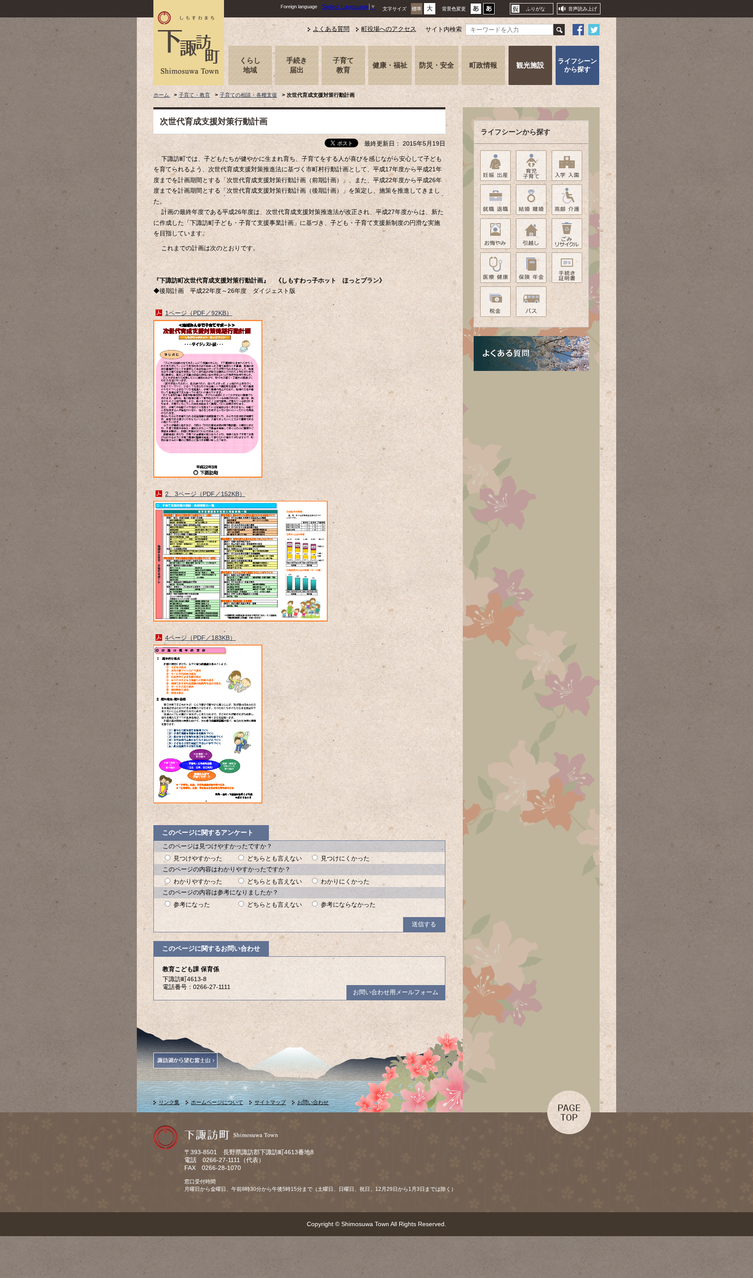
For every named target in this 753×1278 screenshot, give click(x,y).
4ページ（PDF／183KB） (200, 638)
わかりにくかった (345, 881)
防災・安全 (436, 65)
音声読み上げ (582, 8)
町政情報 (483, 65)
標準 (416, 8)
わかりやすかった (197, 881)
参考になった (191, 904)
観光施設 (530, 65)
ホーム (161, 95)
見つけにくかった (345, 858)
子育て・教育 (194, 95)
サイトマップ (270, 1102)
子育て (343, 65)
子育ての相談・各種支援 (248, 95)
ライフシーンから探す (577, 65)
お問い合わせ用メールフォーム (395, 992)
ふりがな (535, 8)
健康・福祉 (390, 65)
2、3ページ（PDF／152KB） (205, 494)
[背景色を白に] (476, 11)
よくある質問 (331, 29)
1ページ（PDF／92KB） (198, 313)
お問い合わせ (313, 1102)
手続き (296, 65)
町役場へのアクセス (388, 29)
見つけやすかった (197, 858)
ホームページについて (217, 1102)
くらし (250, 65)
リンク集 (169, 1102)
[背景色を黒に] (489, 11)
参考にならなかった (348, 904)
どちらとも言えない (274, 858)
